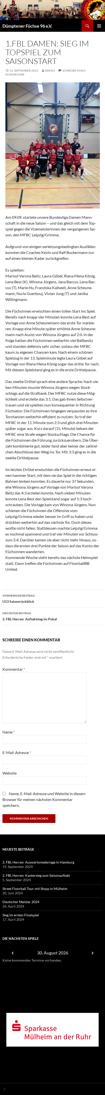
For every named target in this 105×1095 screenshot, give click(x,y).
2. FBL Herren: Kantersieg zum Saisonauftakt (36, 875)
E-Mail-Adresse (16, 752)
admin (50, 70)
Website (9, 773)
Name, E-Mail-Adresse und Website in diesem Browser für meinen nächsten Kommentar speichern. (43, 799)
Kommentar (13, 669)
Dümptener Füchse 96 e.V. (27, 26)
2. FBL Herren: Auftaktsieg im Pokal (29, 616)
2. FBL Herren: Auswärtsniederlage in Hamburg (38, 862)
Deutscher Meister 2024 (20, 902)
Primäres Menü (99, 26)
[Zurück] (12, 953)
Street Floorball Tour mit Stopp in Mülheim (34, 889)
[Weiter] (93, 953)
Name (8, 732)
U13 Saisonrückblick (18, 598)
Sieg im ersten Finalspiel (20, 915)
